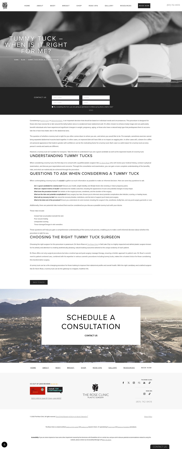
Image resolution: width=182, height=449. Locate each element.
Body (52, 6)
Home (27, 6)
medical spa (84, 427)
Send (91, 110)
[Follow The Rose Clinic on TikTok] (149, 383)
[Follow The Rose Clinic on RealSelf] (139, 383)
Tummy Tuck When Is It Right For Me (43, 59)
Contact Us (160, 446)
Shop (79, 6)
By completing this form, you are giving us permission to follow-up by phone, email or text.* (83, 107)
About (40, 6)
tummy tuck (45, 121)
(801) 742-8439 (173, 5)
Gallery (109, 6)
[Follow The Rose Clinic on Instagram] (134, 383)
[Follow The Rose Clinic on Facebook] (123, 383)
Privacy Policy (148, 417)
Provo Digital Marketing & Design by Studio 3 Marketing (72, 417)
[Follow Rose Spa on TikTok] (149, 394)
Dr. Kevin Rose (104, 163)
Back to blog (38, 282)
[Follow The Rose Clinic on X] (128, 383)
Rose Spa (93, 6)
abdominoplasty (56, 121)
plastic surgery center (72, 427)
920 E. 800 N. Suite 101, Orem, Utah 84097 (46, 398)
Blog (23, 59)
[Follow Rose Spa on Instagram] (144, 394)
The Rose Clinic (92, 244)
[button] (4, 444)
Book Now (144, 6)
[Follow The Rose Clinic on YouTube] (144, 383)
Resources (125, 6)
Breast (66, 6)
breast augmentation (123, 427)
